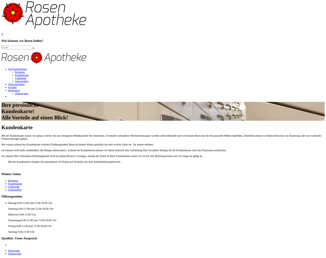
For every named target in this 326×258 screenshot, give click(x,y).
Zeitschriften (21, 81)
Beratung (20, 72)
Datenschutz (21, 93)
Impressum (14, 90)
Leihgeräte (20, 78)
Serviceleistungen (17, 69)
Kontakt (12, 87)
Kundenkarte (22, 75)
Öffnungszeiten (16, 84)
